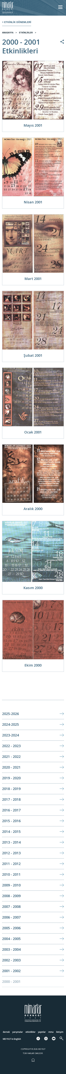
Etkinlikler (31, 1031)
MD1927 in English (12, 1038)
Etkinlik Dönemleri (17, 22)
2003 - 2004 (11, 949)
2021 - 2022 (11, 756)
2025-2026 (10, 713)
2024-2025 (10, 724)
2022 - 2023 (11, 745)
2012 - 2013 (11, 853)
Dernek (6, 1031)
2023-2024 (10, 735)
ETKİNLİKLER (26, 32)
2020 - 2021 (11, 767)
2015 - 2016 (11, 820)
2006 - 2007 (11, 917)
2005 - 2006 (11, 928)
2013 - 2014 (11, 842)
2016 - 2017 (11, 810)
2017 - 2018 (11, 799)
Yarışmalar (17, 1031)
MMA (51, 1031)
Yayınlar (42, 1031)
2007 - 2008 (11, 906)
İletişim (59, 1031)
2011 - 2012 (11, 863)
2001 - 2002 (11, 970)
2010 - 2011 (11, 874)
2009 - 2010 (11, 885)
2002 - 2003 (11, 960)
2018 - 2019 (11, 788)
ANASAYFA (7, 32)
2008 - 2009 (11, 895)
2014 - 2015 (11, 831)
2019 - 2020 (11, 778)
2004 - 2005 (11, 938)
